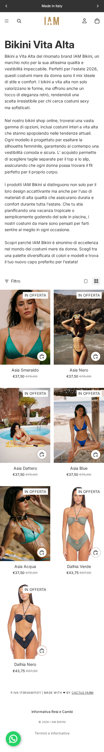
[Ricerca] (19, 21)
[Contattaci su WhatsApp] (13, 738)
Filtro (15, 281)
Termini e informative (52, 733)
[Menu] (6, 21)
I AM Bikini (58, 722)
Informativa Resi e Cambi (52, 712)
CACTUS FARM (83, 692)
